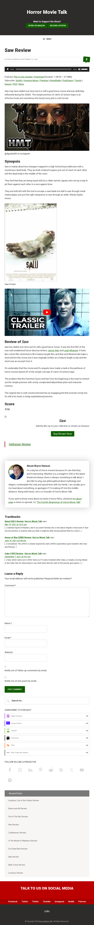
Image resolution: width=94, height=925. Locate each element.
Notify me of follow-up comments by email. (26, 670)
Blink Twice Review (16, 865)
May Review (13, 857)
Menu (48, 39)
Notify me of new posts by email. (21, 681)
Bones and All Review (17, 808)
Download (39, 77)
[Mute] (79, 69)
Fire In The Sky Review (18, 816)
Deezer (8, 84)
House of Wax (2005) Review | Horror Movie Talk (27, 537)
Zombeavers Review (17, 833)
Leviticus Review (15, 873)
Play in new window (23, 77)
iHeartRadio (55, 80)
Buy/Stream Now (62, 433)
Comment (10, 585)
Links (47, 911)
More (21, 84)
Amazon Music (31, 80)
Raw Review (13, 824)
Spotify (19, 80)
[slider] (84, 69)
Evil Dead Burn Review (18, 849)
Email (8, 637)
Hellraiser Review (20, 444)
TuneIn (78, 80)
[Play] (8, 69)
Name (8, 623)
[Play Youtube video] (47, 312)
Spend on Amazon (36, 26)
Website (9, 652)
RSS (15, 84)
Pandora (44, 80)
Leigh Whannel (71, 350)
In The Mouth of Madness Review (22, 841)
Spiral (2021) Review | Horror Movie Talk (23, 521)
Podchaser (68, 80)
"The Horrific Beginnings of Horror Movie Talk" (58, 502)
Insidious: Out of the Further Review (23, 800)
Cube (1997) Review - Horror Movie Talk (23, 553)
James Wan (53, 350)
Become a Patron (58, 26)
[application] (47, 69)
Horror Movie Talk (47, 12)
